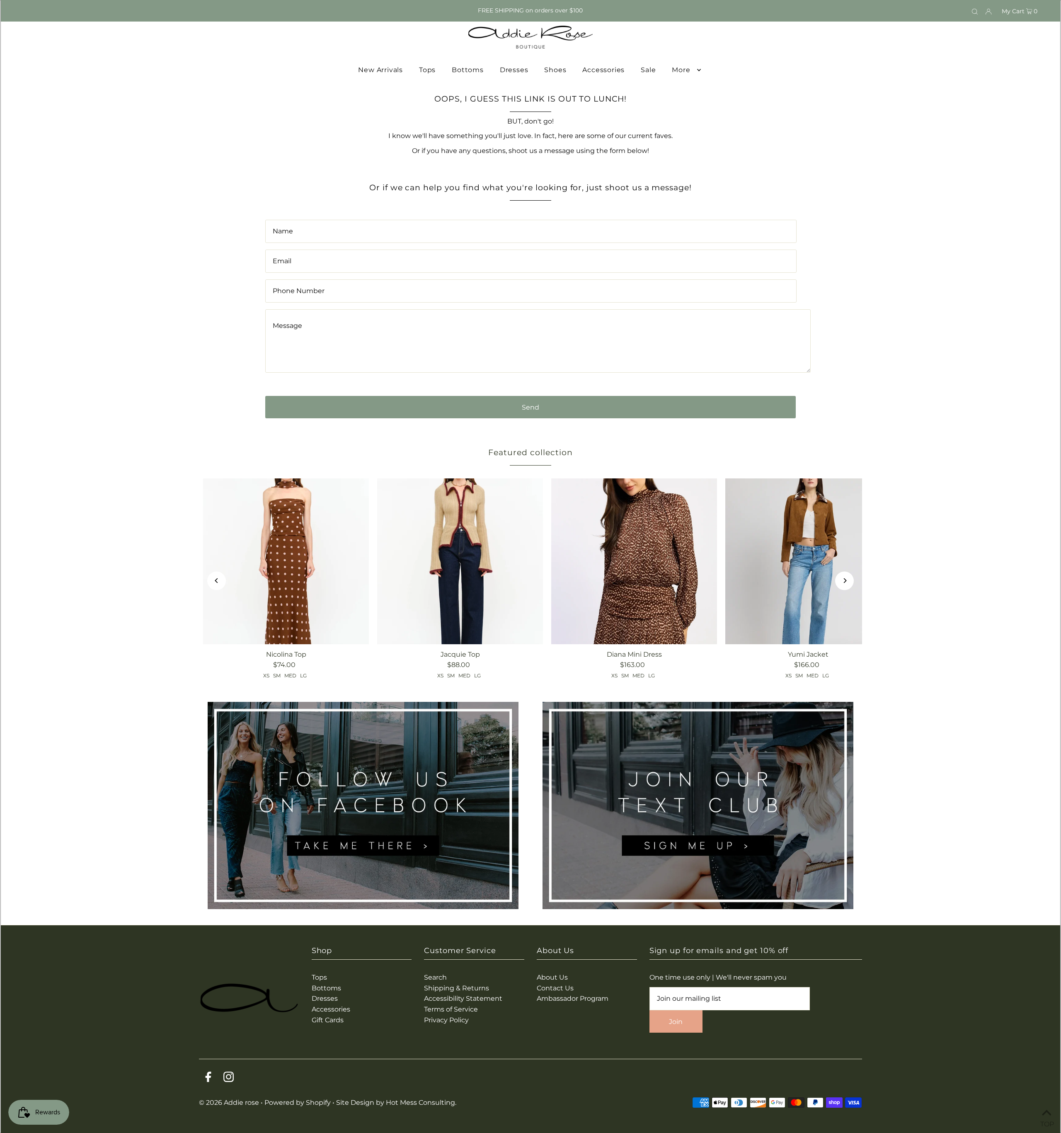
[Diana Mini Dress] (634, 561)
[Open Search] (975, 10)
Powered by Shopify (297, 1102)
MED (290, 675)
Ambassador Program (572, 998)
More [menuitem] (681, 70)
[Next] (844, 580)
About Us (552, 977)
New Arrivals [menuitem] (380, 70)
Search (435, 977)
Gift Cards (328, 1020)
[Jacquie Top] (460, 561)
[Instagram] (228, 1078)
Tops (319, 977)
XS (266, 675)
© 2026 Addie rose (230, 1102)
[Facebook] (208, 1078)
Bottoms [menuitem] (468, 70)
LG (303, 675)
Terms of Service (451, 1009)
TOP (1046, 1122)
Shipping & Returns (456, 988)
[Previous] (216, 580)
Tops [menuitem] (427, 70)
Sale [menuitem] (648, 70)
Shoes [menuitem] (555, 70)
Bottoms (326, 988)
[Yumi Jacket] (808, 561)
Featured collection (530, 452)
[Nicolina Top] (286, 561)
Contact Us (555, 988)
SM (277, 675)
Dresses (325, 998)
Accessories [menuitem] (603, 70)
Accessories (331, 1009)
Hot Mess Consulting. (421, 1102)
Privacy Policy (446, 1020)
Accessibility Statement (463, 998)
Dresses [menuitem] (514, 70)
